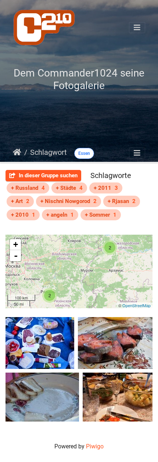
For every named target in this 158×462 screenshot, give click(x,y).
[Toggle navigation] (137, 27)
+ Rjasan (122, 201)
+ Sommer (100, 215)
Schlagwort (48, 152)
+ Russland (28, 188)
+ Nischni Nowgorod (68, 201)
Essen (84, 153)
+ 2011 (106, 188)
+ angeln (60, 215)
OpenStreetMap (136, 305)
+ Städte (69, 188)
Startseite (17, 152)
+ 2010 (23, 215)
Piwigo (95, 446)
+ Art (20, 201)
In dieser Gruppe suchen (47, 175)
